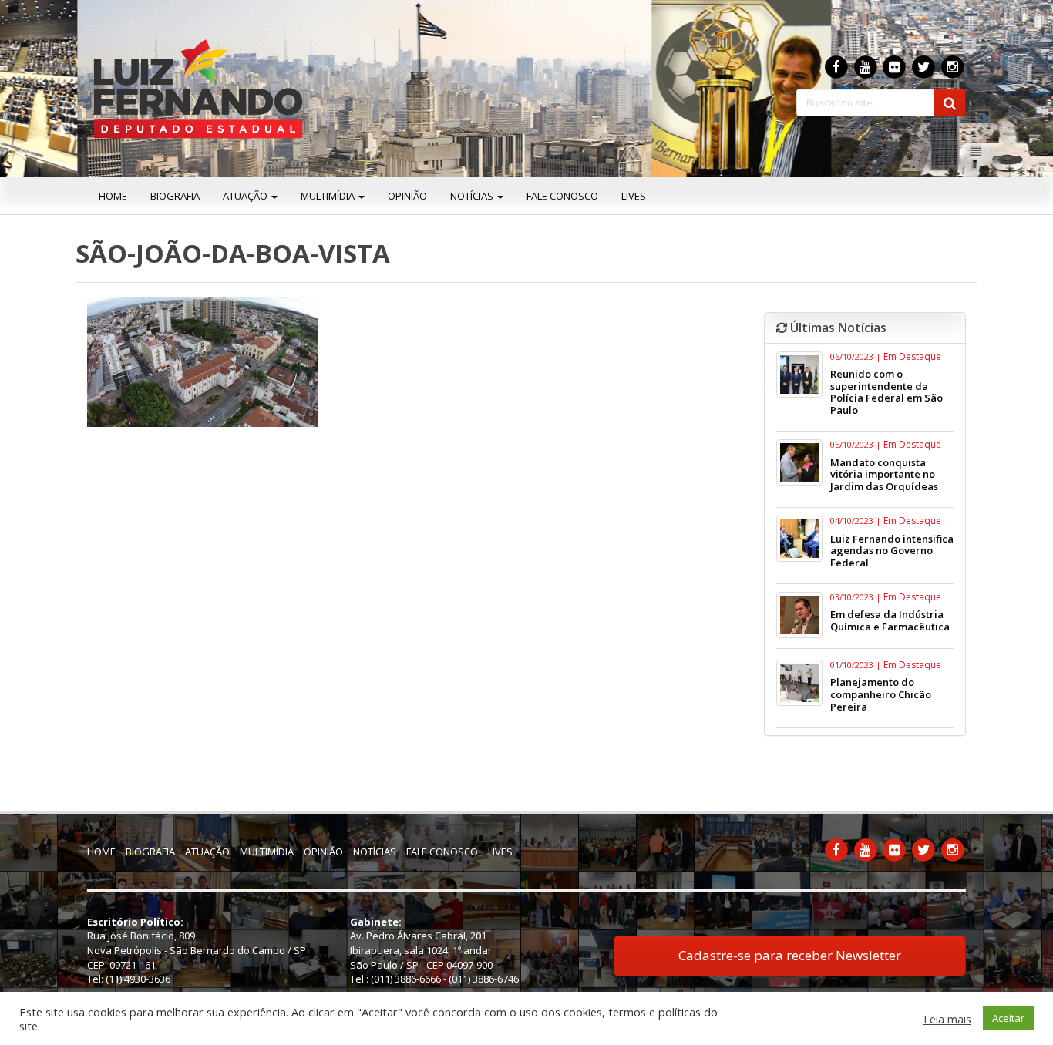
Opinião (407, 196)
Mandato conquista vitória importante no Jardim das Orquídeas (884, 474)
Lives (633, 196)
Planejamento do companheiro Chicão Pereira (880, 694)
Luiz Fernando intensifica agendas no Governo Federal (892, 551)
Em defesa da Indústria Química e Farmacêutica (890, 620)
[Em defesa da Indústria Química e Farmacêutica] (799, 615)
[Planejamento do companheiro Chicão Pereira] (799, 683)
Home (113, 196)
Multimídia (329, 196)
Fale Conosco (562, 196)
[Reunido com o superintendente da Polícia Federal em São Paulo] (799, 374)
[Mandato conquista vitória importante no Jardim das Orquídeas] (799, 462)
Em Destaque (912, 356)
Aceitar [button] (1008, 1018)
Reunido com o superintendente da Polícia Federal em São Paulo (886, 392)
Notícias (473, 196)
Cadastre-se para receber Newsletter (789, 955)
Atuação (246, 196)
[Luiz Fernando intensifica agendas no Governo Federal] (799, 538)
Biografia (175, 196)
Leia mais (947, 1019)
